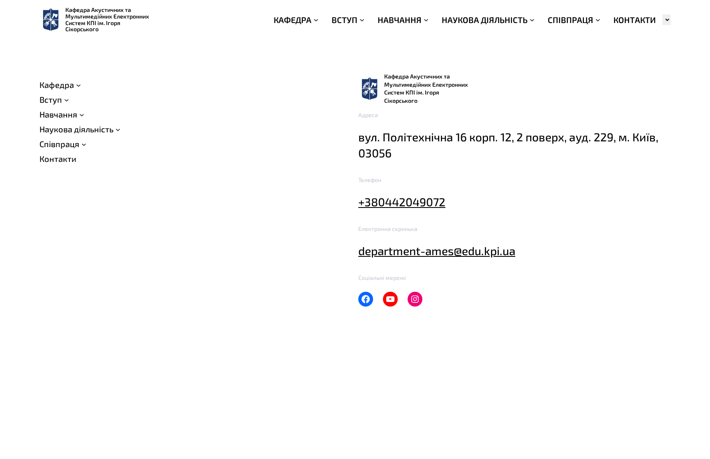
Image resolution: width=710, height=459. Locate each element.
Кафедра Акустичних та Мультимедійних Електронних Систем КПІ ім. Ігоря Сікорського (107, 19)
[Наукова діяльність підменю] (117, 129)
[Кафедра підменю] (78, 84)
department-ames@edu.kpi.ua (436, 251)
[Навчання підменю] (81, 114)
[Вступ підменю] (66, 99)
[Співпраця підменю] (83, 143)
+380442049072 (401, 202)
